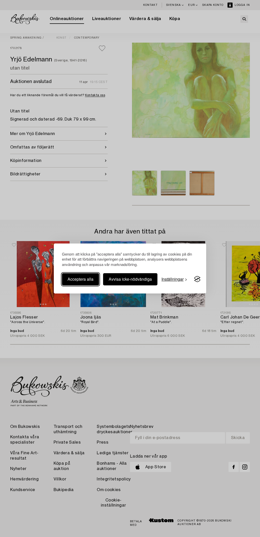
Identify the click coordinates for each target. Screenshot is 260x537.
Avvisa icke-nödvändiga (130, 279)
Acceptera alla (80, 279)
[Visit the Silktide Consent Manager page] (197, 279)
